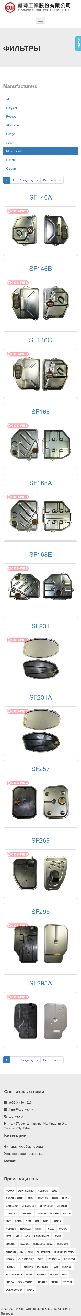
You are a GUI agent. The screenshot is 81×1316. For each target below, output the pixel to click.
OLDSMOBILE (26, 1259)
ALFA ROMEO (26, 1190)
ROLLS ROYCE (14, 1274)
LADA (27, 1236)
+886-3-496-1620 (20, 1102)
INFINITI (39, 1228)
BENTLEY (42, 1198)
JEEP (8, 1236)
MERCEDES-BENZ (43, 1244)
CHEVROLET (29, 1205)
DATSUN (41, 1213)
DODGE (54, 1213)
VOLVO (30, 1289)
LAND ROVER (41, 1236)
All (7, 99)
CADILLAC (12, 1205)
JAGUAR (63, 1228)
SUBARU (42, 1282)
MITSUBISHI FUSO (64, 1251)
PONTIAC (28, 1266)
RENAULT (67, 1266)
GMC (45, 1221)
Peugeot (11, 116)
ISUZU (51, 1228)
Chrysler (11, 108)
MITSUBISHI (43, 1251)
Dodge (10, 134)
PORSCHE (42, 1266)
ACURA (10, 1190)
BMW (55, 1198)
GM (37, 1221)
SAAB (29, 1274)
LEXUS (57, 1236)
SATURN (41, 1274)
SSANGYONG (25, 1282)
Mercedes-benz (16, 151)
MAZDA (24, 1244)
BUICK (65, 1198)
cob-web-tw (16, 1116)
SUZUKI (55, 1282)
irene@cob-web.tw (21, 1109)
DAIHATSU (26, 1213)
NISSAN (10, 1259)
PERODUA (54, 1259)
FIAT (8, 1221)
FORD (18, 1221)
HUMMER (11, 1228)
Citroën (11, 168)
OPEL (41, 1259)
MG (22, 1251)
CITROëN (62, 1205)
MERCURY (62, 1244)
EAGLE (67, 1213)
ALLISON (43, 1190)
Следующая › (29, 180)
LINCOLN (11, 1244)
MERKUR (11, 1251)
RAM (55, 1266)
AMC (54, 1190)
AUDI (30, 1198)
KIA (18, 1236)
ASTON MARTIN (14, 1198)
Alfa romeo (13, 125)
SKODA (10, 1282)
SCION (54, 1274)
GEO (28, 1221)
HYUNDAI (25, 1228)
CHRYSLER (46, 1205)
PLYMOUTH (12, 1266)
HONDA (57, 1221)
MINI (30, 1251)
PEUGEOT (69, 1259)
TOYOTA (67, 1282)
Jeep (9, 142)
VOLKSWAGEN (14, 1289)
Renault (11, 160)
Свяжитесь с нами (24, 1091)
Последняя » (52, 180)
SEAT (65, 1274)
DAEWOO (11, 1213)
